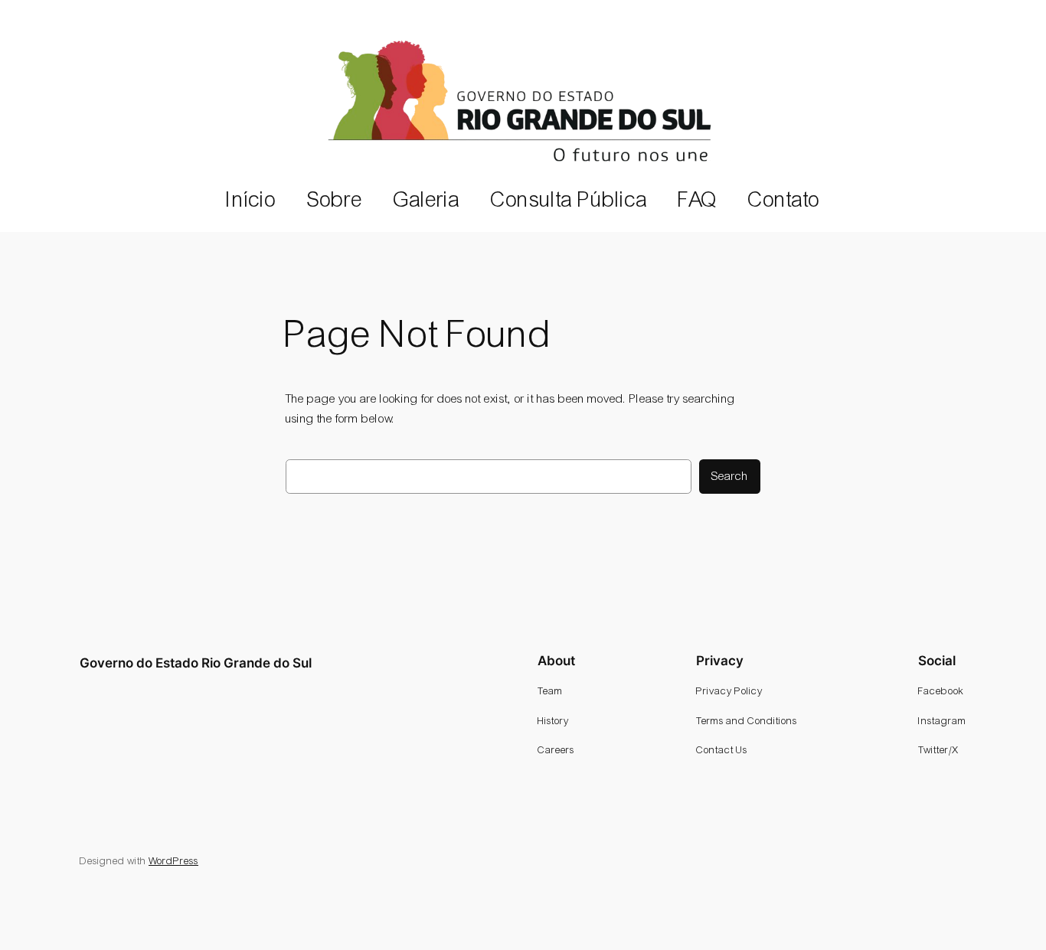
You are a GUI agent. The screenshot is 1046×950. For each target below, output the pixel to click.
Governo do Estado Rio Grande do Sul (196, 663)
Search (729, 475)
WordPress (173, 860)
